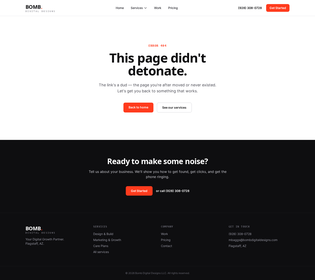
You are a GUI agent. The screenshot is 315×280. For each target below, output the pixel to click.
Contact (166, 246)
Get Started (278, 8)
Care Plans (100, 246)
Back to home (138, 107)
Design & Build (103, 234)
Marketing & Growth (107, 240)
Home (120, 8)
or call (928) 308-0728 (172, 191)
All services (101, 252)
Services (137, 8)
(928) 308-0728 (250, 8)
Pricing (173, 8)
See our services (174, 107)
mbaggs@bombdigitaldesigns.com (253, 240)
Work (157, 8)
